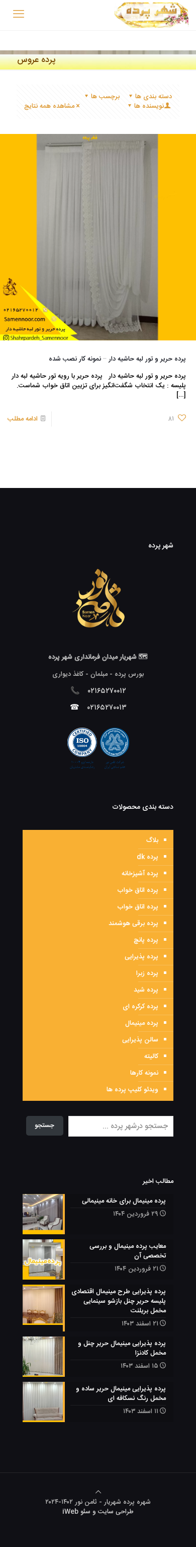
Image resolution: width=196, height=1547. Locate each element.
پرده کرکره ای (140, 1006)
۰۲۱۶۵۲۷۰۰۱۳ (107, 707)
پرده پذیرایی (141, 956)
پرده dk (147, 857)
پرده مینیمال (141, 1023)
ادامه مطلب (23, 419)
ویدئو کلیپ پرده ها (132, 1089)
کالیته (151, 1056)
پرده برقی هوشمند (133, 923)
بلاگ (152, 840)
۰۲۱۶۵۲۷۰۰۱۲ (107, 691)
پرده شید (146, 990)
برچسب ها (105, 96)
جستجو (44, 1125)
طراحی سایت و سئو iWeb (98, 1511)
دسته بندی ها (153, 96)
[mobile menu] (18, 15)
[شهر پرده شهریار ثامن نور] (151, 15)
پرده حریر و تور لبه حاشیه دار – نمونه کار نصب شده (117, 359)
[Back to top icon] (98, 1492)
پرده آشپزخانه (140, 873)
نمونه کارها (144, 1073)
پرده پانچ (146, 940)
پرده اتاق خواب (137, 890)
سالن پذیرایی (140, 1039)
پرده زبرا (147, 973)
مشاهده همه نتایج (49, 106)
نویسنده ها (149, 106)
